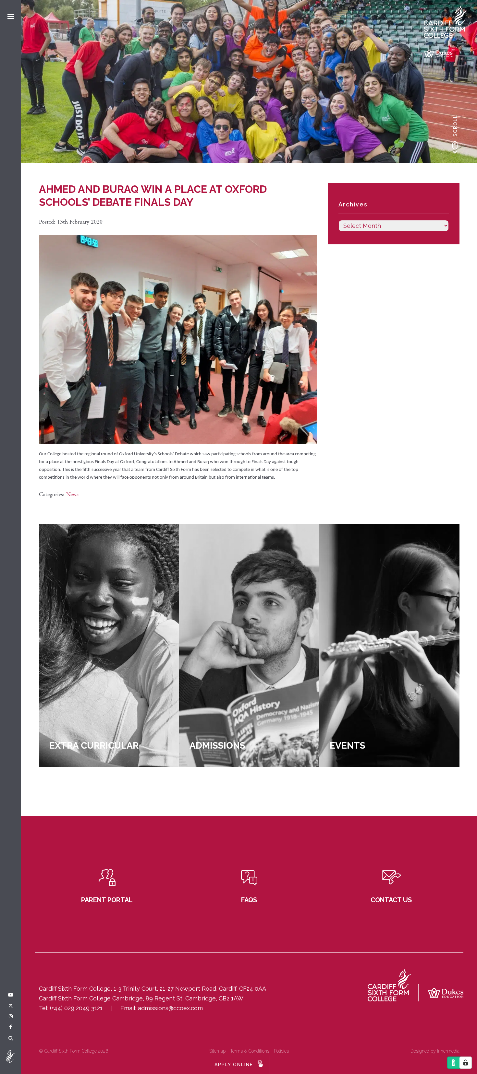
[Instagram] (11, 1017)
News (72, 494)
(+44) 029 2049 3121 (76, 1008)
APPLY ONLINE (233, 1064)
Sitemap (217, 1051)
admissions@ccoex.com (170, 1008)
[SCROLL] (455, 147)
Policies (281, 1051)
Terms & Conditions (249, 1051)
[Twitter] (10, 1006)
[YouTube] (10, 995)
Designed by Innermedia (434, 1051)
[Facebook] (10, 1027)
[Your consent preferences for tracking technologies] (465, 1062)
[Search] (11, 1038)
